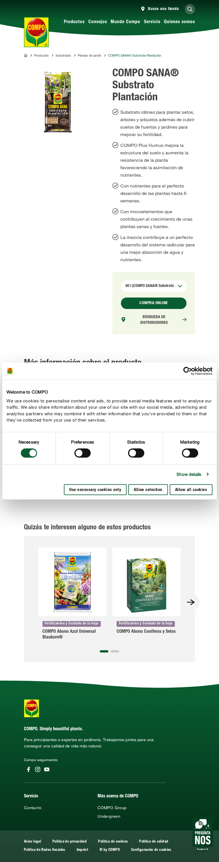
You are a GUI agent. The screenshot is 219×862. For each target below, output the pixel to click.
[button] (104, 651)
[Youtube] (46, 769)
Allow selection (148, 490)
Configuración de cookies (151, 850)
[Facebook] (28, 769)
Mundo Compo (125, 22)
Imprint (82, 850)
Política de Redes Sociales (44, 850)
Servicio (152, 22)
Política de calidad (153, 842)
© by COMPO (110, 850)
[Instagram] (37, 769)
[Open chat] (202, 834)
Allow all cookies (191, 490)
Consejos (97, 22)
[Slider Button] (190, 602)
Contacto (32, 807)
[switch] (82, 453)
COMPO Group (112, 807)
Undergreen (109, 816)
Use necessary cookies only (95, 490)
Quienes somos (179, 22)
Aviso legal (32, 842)
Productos (74, 22)
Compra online (153, 303)
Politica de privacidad (69, 842)
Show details (189, 474)
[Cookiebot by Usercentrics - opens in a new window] (187, 371)
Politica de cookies (113, 842)
